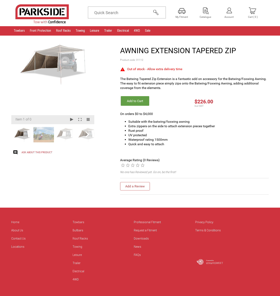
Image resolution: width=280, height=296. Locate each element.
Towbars (78, 222)
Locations (17, 246)
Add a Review (135, 186)
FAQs (137, 255)
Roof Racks (80, 238)
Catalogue (205, 17)
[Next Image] (87, 83)
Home (15, 222)
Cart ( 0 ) (253, 17)
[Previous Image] (18, 83)
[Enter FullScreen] (80, 119)
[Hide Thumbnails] (88, 119)
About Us (17, 230)
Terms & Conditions (208, 230)
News (137, 246)
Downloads (141, 238)
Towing (77, 246)
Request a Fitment (145, 230)
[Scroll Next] (87, 134)
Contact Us (18, 238)
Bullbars (78, 230)
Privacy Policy (204, 222)
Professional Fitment (147, 222)
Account (229, 17)
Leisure (77, 255)
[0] (123, 165)
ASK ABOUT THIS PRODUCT (37, 152)
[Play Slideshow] (72, 119)
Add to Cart (135, 101)
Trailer (77, 263)
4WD (76, 279)
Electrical (78, 271)
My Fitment (181, 17)
